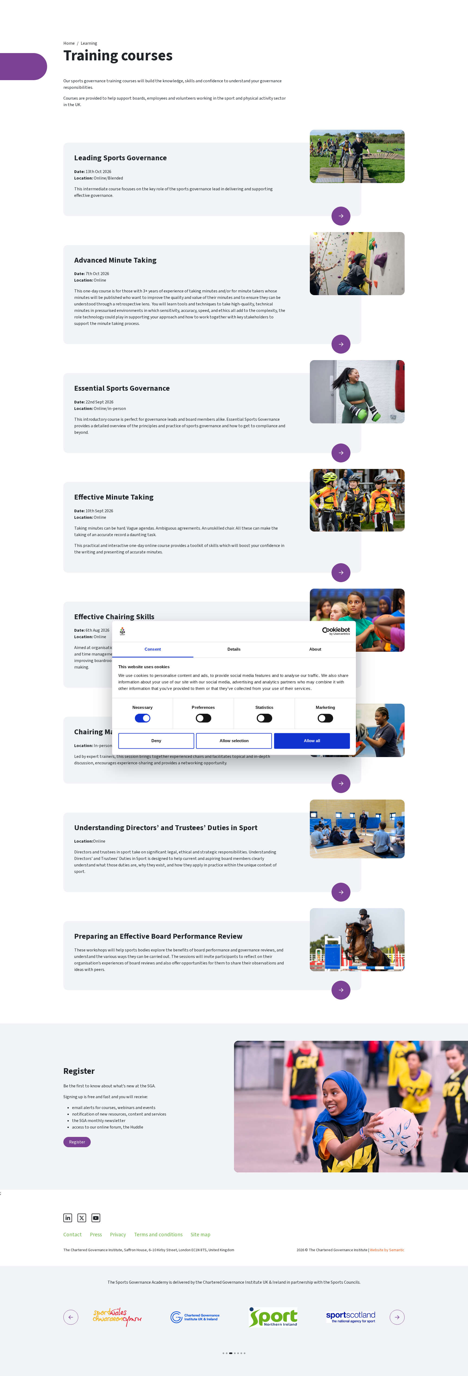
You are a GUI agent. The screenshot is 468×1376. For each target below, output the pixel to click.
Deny (156, 740)
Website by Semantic (387, 1250)
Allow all (312, 740)
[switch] (203, 718)
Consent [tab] (153, 649)
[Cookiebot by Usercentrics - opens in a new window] (326, 631)
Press (96, 1234)
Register (77, 1142)
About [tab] (315, 649)
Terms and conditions (158, 1234)
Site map (200, 1234)
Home (69, 43)
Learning (89, 43)
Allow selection (234, 740)
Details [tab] (234, 649)
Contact (72, 1234)
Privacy (118, 1234)
